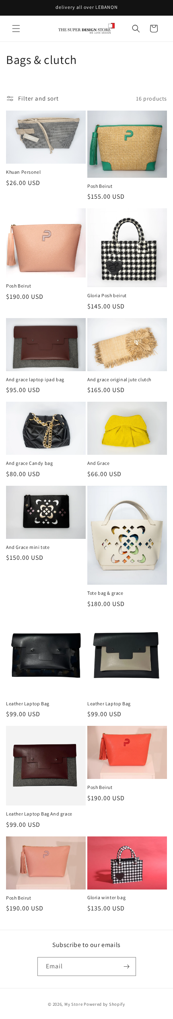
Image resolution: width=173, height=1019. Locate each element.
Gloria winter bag (106, 897)
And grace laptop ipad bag (35, 379)
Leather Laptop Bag (27, 704)
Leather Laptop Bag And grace (39, 814)
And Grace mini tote (27, 547)
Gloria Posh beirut (107, 295)
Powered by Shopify (104, 1004)
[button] (16, 28)
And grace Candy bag (29, 463)
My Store (73, 1004)
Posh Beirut (100, 186)
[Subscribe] (127, 966)
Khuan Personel (23, 172)
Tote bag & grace (105, 593)
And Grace (98, 463)
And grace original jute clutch (119, 379)
